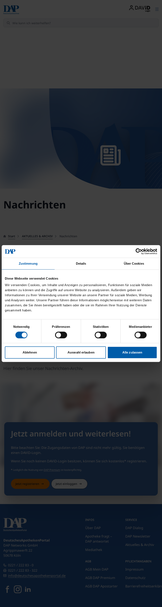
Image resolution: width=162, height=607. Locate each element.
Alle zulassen (132, 352)
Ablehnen (30, 352)
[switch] (61, 335)
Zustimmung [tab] (28, 263)
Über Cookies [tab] (134, 263)
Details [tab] (81, 263)
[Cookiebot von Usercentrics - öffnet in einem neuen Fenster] (138, 251)
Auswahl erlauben (81, 352)
